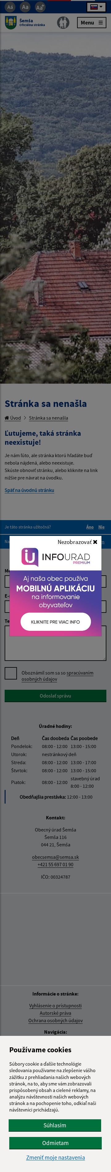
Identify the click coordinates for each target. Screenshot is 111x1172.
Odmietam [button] (55, 1143)
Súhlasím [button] (54, 1125)
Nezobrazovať (75, 542)
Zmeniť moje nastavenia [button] (55, 1158)
